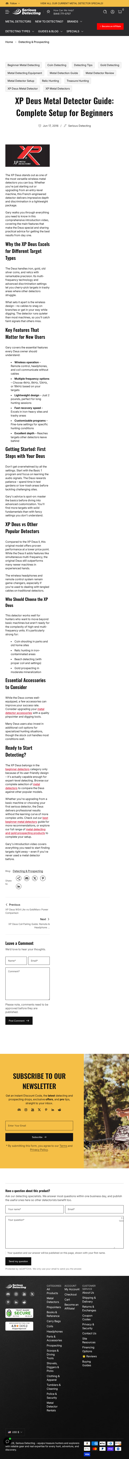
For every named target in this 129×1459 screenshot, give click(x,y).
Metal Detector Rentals (52, 1406)
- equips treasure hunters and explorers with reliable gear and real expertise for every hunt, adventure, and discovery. (42, 1446)
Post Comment (17, 1020)
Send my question (18, 1261)
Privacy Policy (39, 1149)
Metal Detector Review (100, 73)
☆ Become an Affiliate (110, 26)
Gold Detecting (109, 65)
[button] (105, 12)
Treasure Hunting (78, 80)
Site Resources (88, 1340)
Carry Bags (54, 1321)
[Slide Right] (118, 3)
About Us (88, 1292)
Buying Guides (86, 1363)
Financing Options (88, 1349)
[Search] (105, 12)
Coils (50, 1326)
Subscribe (37, 1137)
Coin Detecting (56, 65)
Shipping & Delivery (89, 1299)
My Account (71, 1289)
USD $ (15, 1432)
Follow (13, 3)
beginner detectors (17, 769)
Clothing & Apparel (53, 1377)
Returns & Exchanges (89, 1308)
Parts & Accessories (54, 1338)
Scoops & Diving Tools (53, 1354)
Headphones (55, 1331)
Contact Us (89, 1333)
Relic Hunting (50, 80)
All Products (52, 1291)
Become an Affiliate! (71, 1306)
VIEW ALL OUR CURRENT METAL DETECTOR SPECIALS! (71, 3)
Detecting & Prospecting (33, 42)
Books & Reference (53, 1314)
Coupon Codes (87, 1317)
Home (9, 42)
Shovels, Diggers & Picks (53, 1367)
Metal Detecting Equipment (25, 73)
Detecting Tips (83, 65)
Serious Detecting (25, 1443)
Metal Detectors (53, 1300)
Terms (63, 1145)
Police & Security (52, 1395)
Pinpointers (54, 1307)
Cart (67, 1299)
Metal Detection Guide (64, 73)
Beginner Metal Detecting (24, 65)
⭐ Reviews (89, 1356)
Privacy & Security (88, 1326)
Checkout (70, 1294)
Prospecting (54, 1345)
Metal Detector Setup (21, 80)
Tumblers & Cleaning (54, 1386)
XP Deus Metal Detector (23, 88)
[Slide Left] (25, 3)
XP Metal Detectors (58, 88)
